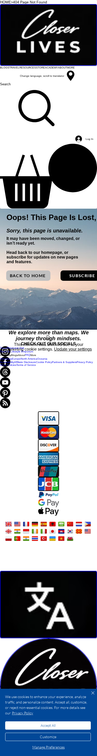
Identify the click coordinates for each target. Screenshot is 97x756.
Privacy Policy (22, 713)
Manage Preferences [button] (48, 747)
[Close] (90, 696)
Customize (48, 737)
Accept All (48, 725)
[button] (48, 176)
